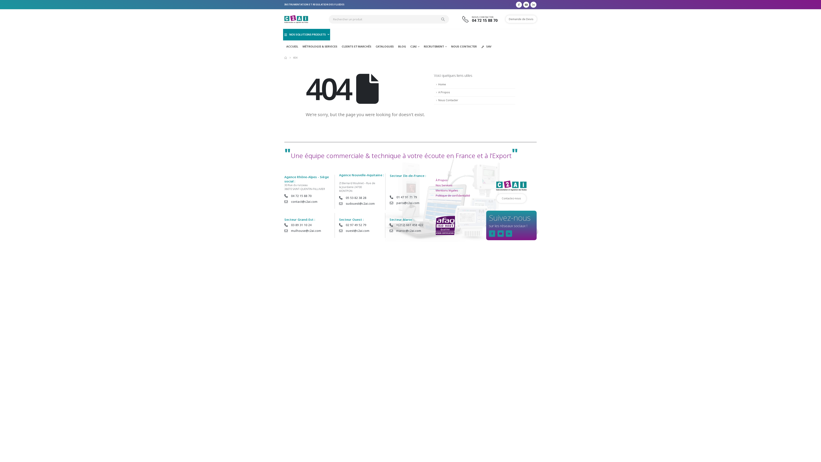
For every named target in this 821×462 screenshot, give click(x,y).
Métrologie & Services (320, 46)
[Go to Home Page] (285, 57)
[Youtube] (526, 5)
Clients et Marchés (356, 46)
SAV (488, 46)
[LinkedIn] (533, 5)
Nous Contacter (464, 46)
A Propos (444, 92)
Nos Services (444, 185)
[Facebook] (519, 5)
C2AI (413, 46)
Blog (402, 46)
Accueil (292, 46)
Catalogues (385, 46)
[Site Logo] (296, 19)
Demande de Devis (521, 19)
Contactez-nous (511, 198)
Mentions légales (447, 190)
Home (442, 84)
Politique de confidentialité (453, 195)
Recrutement (434, 46)
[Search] (443, 19)
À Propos (441, 180)
